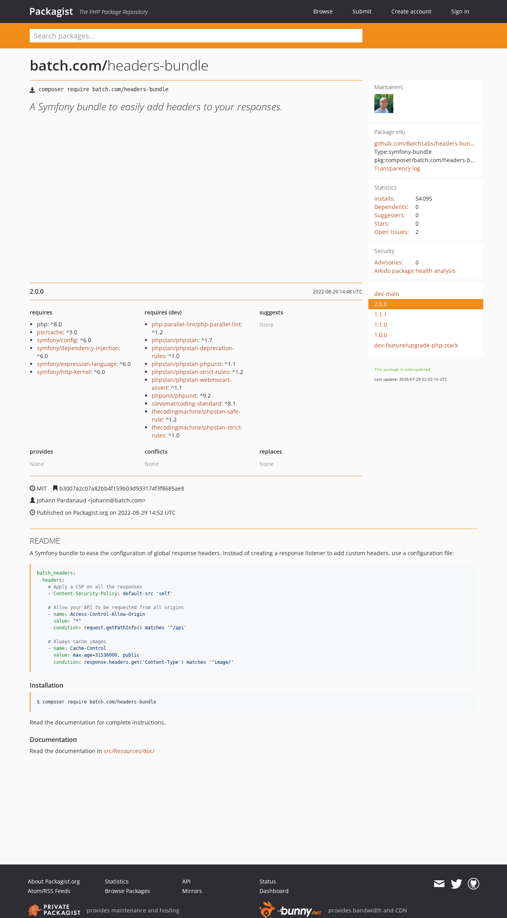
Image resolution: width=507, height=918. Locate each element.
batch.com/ (68, 65)
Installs (383, 198)
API (186, 881)
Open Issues (390, 232)
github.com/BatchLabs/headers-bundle (426, 143)
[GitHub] (473, 884)
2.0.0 (380, 304)
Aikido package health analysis (415, 270)
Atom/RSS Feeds (49, 891)
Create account (411, 11)
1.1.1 (380, 314)
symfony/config (57, 340)
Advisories (388, 262)
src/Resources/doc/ (129, 751)
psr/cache (50, 332)
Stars (381, 223)
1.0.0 (380, 335)
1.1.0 (380, 324)
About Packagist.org (54, 881)
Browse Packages (127, 891)
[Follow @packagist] (456, 884)
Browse (323, 11)
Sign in (460, 11)
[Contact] (439, 884)
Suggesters (389, 215)
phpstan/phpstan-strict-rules (190, 372)
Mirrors (192, 891)
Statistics (117, 881)
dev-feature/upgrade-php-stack (416, 345)
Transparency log (397, 168)
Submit (362, 11)
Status (267, 881)
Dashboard (274, 891)
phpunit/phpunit (174, 395)
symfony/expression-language (76, 364)
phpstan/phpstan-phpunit (186, 364)
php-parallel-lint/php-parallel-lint (196, 324)
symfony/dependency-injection (78, 348)
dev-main (386, 293)
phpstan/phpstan (175, 340)
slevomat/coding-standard (186, 403)
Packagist (51, 11)
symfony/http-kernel (64, 372)
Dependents (390, 207)
